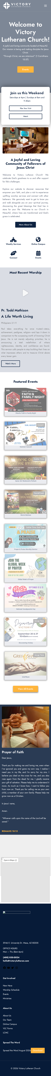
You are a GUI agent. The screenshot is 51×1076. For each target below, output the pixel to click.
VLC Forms (8, 1028)
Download (37, 1050)
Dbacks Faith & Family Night (26, 413)
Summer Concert (26, 447)
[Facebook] (4, 968)
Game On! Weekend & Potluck (25, 481)
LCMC (6, 1032)
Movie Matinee (26, 515)
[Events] (38, 253)
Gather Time (39, 459)
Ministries (7, 998)
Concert (40, 425)
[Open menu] (45, 5)
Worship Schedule (11, 989)
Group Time (39, 621)
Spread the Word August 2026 (17, 1050)
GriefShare (25, 677)
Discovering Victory (26, 643)
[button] (25, 140)
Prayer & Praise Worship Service (25, 549)
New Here (7, 985)
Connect (13, 257)
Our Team (7, 1019)
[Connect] (13, 253)
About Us (7, 1015)
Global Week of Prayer (26, 579)
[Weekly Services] (13, 239)
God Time (41, 527)
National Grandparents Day (25, 609)
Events (38, 257)
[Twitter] (12, 968)
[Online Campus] (38, 239)
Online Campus (38, 244)
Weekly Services (13, 244)
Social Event (39, 493)
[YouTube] (8, 968)
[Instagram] (16, 968)
